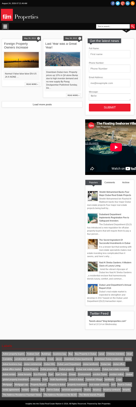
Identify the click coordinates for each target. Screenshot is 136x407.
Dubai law (106, 364)
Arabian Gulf (33, 354)
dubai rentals (9, 374)
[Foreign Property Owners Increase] (21, 60)
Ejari (51, 374)
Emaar (72, 374)
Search (132, 26)
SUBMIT (110, 107)
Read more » (32, 84)
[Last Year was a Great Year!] (62, 59)
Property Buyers (38, 384)
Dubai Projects (31, 369)
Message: (93, 92)
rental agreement (11, 389)
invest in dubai (76, 379)
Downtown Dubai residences (109, 359)
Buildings (46, 354)
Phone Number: (96, 63)
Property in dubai (57, 384)
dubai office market (12, 369)
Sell (42, 389)
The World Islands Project (91, 395)
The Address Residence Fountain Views (22, 395)
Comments (109, 182)
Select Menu (5, 26)
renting (34, 389)
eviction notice (116, 374)
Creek (50, 359)
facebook (113, 3)
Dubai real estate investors (115, 369)
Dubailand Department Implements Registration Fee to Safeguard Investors (114, 217)
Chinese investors (115, 354)
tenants (126, 389)
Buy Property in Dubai (85, 354)
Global (129, 374)
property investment (77, 384)
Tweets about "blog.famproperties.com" (107, 321)
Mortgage (7, 384)
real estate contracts (99, 384)
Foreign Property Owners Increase (16, 45)
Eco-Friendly (40, 374)
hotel (45, 379)
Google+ (123, 3)
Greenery (35, 379)
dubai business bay (12, 364)
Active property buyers (13, 354)
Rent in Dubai (124, 384)
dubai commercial (32, 364)
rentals (25, 389)
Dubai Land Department (69, 364)
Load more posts (42, 104)
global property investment (15, 379)
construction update (24, 359)
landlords (109, 379)
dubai (128, 359)
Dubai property (66, 369)
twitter (118, 3)
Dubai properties (49, 369)
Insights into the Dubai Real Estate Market (43, 404)
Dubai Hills (49, 364)
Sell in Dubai (53, 389)
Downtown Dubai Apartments (78, 359)
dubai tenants (24, 374)
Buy (70, 354)
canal (101, 354)
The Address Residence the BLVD (60, 395)
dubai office (118, 364)
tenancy (97, 389)
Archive (125, 182)
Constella (7, 359)
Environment (84, 374)
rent (113, 384)
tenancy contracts (111, 389)
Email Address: (96, 77)
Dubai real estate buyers (88, 369)
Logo (119, 379)
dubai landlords (90, 364)
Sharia (87, 389)
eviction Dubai (100, 374)
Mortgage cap (21, 384)
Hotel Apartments (58, 379)
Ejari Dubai (61, 374)
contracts (40, 359)
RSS (133, 3)
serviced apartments (71, 389)
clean (129, 354)
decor (59, 359)
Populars (93, 182)
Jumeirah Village (94, 379)
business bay (59, 354)
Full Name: (94, 48)
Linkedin (128, 3)
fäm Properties (104, 404)
